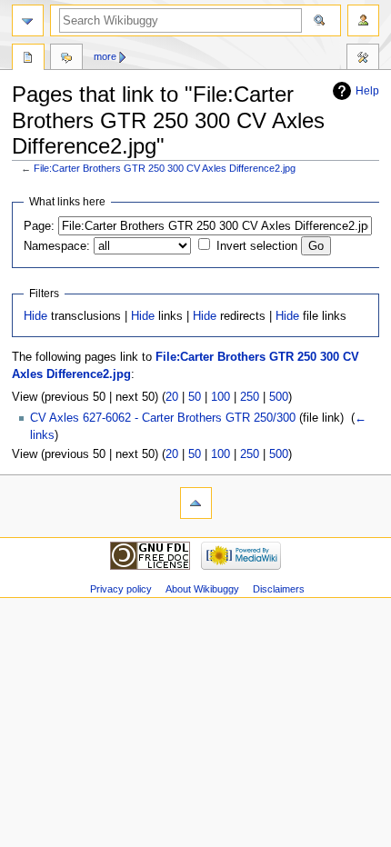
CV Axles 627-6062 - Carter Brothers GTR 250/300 (163, 418)
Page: (39, 226)
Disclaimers (279, 588)
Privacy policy (121, 588)
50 (194, 397)
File (28, 59)
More (105, 56)
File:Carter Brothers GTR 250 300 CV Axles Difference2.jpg (165, 168)
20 (171, 397)
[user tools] (363, 20)
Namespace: (57, 246)
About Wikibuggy (202, 588)
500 (278, 397)
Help (367, 91)
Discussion (66, 59)
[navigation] (28, 20)
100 (220, 397)
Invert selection (256, 246)
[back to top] (196, 503)
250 (249, 397)
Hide (35, 316)
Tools (362, 59)
